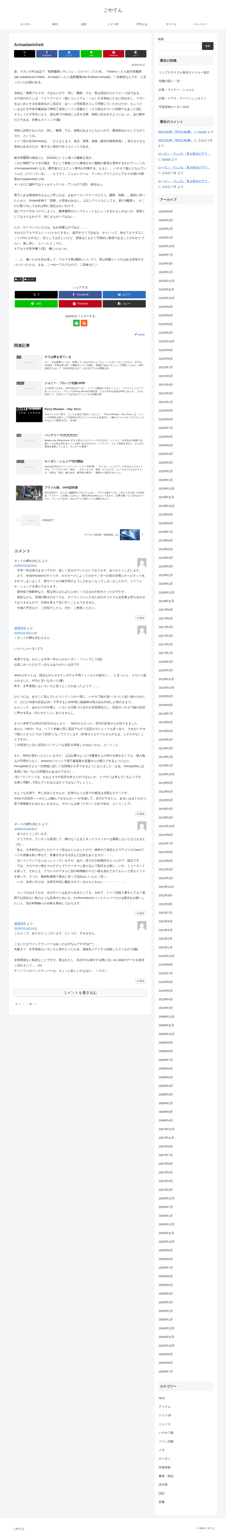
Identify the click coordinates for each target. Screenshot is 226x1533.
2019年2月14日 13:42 (25, 928)
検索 (161, 39)
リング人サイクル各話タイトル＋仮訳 (184, 72)
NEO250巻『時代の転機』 (175, 132)
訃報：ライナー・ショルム (176, 89)
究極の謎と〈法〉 (170, 81)
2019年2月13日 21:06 (25, 633)
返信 (141, 617)
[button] (135, 53)
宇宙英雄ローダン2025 (174, 107)
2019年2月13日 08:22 (25, 565)
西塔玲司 (20, 628)
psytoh (202, 132)
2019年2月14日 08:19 (25, 828)
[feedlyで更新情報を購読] (76, 323)
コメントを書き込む (80, 993)
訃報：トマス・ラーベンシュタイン (182, 98)
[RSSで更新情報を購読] (84, 323)
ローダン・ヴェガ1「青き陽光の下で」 (184, 153)
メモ (20, 279)
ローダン (31, 279)
